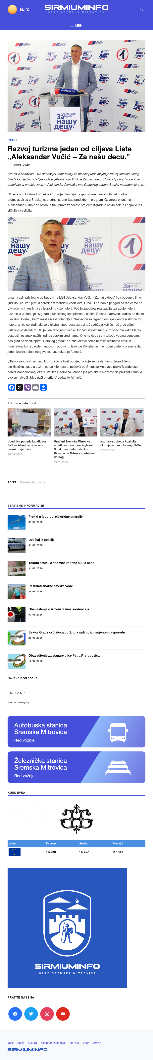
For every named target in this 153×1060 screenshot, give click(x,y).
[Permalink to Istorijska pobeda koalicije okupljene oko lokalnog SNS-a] (122, 422)
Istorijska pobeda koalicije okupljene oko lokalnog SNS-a (121, 443)
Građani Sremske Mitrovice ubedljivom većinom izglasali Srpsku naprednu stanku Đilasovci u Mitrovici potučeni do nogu (74, 449)
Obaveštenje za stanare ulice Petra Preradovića (64, 655)
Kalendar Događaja (53, 1043)
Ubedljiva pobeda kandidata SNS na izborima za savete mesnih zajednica (27, 445)
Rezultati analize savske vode (50, 586)
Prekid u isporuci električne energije (55, 516)
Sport (20, 1043)
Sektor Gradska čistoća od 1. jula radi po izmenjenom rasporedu (76, 632)
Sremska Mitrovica (32, 482)
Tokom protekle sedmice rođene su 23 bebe (61, 563)
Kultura (32, 1043)
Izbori (12, 140)
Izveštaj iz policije (41, 539)
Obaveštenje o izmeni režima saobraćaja (58, 609)
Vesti (11, 1043)
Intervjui (74, 1043)
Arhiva (97, 1043)
